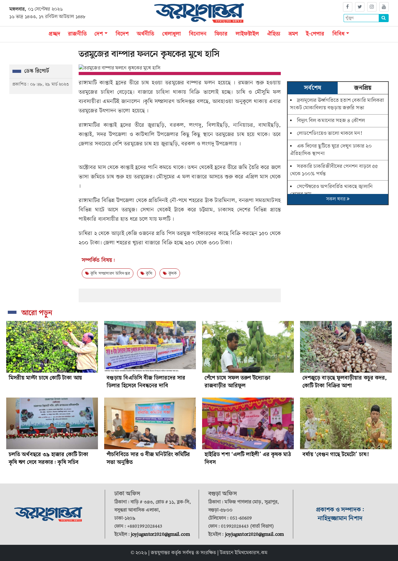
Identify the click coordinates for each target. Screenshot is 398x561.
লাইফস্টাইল (247, 34)
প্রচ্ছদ (56, 34)
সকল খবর (336, 199)
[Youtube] (384, 7)
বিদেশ (122, 34)
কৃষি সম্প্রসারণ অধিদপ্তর (109, 273)
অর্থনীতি (145, 34)
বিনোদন (197, 34)
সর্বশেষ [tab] (312, 88)
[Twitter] (359, 7)
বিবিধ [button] (338, 34)
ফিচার (221, 34)
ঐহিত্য (273, 34)
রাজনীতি (77, 34)
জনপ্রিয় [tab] (362, 88)
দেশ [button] (99, 34)
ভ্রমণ (293, 34)
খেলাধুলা (171, 34)
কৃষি (148, 273)
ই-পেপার (315, 34)
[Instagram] (372, 7)
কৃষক (172, 273)
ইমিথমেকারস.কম (251, 552)
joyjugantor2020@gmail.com (160, 534)
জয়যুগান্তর (160, 552)
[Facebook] (347, 7)
